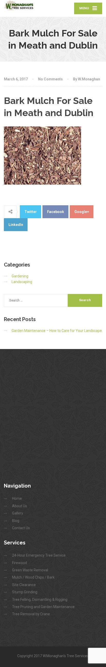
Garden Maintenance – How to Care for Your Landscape (57, 331)
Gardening (20, 276)
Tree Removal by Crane (31, 614)
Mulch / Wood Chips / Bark (33, 577)
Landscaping (22, 282)
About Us (19, 506)
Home (17, 498)
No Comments (50, 79)
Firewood (19, 563)
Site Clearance (24, 585)
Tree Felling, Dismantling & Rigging (39, 599)
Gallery (17, 513)
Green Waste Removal (30, 570)
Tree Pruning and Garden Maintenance (43, 607)
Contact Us (21, 528)
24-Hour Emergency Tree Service (39, 555)
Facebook (55, 212)
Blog (15, 521)
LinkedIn (15, 225)
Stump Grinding (24, 592)
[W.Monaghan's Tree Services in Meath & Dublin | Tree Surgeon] (28, 6)
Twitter (30, 212)
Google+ (81, 212)
